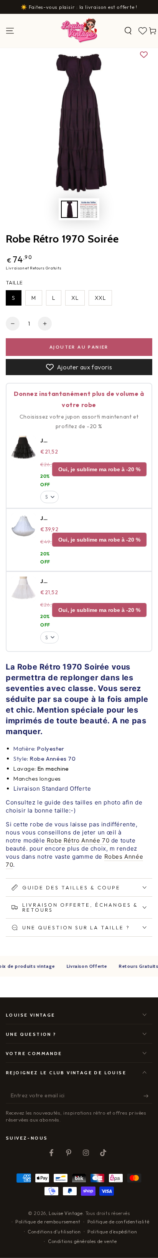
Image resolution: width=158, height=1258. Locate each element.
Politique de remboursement (48, 1222)
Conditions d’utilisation (54, 1232)
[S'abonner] (147, 1095)
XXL (100, 297)
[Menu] (10, 30)
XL (75, 297)
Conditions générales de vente (82, 1241)
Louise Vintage (65, 1213)
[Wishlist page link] (142, 31)
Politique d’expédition (112, 1232)
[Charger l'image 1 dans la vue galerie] (69, 209)
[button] (128, 30)
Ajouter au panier (79, 347)
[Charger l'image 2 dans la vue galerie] (88, 209)
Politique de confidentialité (118, 1222)
